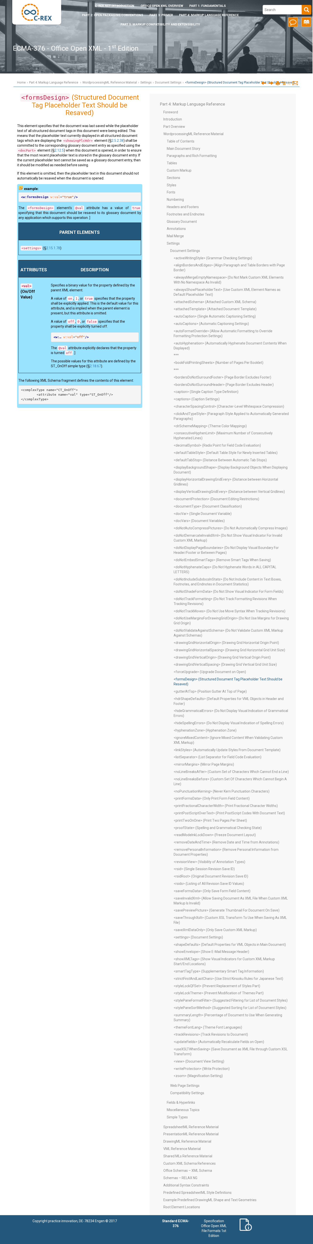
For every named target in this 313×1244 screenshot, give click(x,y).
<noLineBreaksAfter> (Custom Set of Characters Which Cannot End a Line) (231, 772)
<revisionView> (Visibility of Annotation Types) (209, 862)
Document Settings (168, 82)
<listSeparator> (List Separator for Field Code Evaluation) (217, 757)
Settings (146, 82)
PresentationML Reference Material (191, 1134)
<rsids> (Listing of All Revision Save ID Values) (209, 884)
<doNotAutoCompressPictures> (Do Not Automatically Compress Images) (231, 528)
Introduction (114, 6)
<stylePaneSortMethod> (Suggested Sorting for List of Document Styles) (230, 1008)
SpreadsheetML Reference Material (191, 1127)
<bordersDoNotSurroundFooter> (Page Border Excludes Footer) (222, 377)
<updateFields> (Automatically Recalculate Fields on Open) (219, 1042)
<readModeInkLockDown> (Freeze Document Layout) (215, 835)
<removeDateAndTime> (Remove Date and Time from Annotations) (226, 842)
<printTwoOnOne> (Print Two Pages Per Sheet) (210, 820)
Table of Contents (180, 141)
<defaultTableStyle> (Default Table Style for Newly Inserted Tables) (226, 453)
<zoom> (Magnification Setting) (198, 1076)
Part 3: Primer (161, 15)
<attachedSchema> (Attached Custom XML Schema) (215, 302)
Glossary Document (182, 222)
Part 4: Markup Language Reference (209, 15)
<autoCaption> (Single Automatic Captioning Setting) (215, 316)
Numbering (175, 199)
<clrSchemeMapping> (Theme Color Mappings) (210, 426)
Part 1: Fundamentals (207, 6)
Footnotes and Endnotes (185, 214)
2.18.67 (95, 366)
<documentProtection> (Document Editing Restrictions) (216, 499)
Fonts (171, 192)
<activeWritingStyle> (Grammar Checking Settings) (213, 258)
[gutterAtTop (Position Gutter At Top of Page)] (271, 83)
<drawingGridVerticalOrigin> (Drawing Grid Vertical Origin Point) (222, 657)
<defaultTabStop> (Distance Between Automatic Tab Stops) (220, 460)
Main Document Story (183, 149)
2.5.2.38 (117, 140)
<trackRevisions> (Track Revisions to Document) (211, 1034)
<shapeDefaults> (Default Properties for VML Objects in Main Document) (230, 945)
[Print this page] (278, 83)
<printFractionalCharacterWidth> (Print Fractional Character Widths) (226, 806)
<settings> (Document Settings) (198, 937)
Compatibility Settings (187, 1093)
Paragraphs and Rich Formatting (192, 156)
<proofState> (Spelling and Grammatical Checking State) (218, 828)
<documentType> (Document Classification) (208, 506)
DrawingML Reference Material (187, 1141)
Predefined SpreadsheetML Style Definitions (197, 1193)
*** (176, 355)
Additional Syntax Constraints (186, 1185)
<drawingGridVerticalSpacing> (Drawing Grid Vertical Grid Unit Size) (225, 664)
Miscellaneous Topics (183, 1110)
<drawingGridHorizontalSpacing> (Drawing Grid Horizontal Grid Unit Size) (229, 650)
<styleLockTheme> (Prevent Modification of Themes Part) (219, 993)
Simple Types (177, 1117)
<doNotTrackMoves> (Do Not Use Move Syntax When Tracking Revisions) (229, 611)
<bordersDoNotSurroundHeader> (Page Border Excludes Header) (224, 385)
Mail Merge (175, 236)
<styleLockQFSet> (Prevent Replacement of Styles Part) (217, 986)
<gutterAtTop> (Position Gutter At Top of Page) (210, 691)
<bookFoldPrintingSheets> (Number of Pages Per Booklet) (218, 363)
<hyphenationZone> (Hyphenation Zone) (205, 730)
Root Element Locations (181, 1207)
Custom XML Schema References (189, 1163)
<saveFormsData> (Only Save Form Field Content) (212, 891)
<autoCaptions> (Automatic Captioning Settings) (211, 324)
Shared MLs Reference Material (187, 1156)
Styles (171, 185)
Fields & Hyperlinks (181, 1102)
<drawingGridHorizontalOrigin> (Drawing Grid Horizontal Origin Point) (226, 643)
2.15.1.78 (53, 248)
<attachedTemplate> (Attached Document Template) (215, 309)
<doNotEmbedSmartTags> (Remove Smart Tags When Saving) (222, 560)
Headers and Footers (183, 207)
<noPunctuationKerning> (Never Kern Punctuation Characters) (221, 791)
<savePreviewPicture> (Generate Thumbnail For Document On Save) (226, 910)
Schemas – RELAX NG (180, 1178)
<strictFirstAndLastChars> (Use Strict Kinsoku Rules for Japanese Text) (228, 979)
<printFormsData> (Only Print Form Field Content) (212, 798)
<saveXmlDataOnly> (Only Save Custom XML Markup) (215, 930)
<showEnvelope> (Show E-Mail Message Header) (211, 952)
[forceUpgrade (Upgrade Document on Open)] (263, 83)
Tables (172, 163)
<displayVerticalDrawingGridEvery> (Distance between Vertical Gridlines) (229, 492)
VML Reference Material (182, 1149)
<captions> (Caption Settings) (197, 399)
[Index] (305, 24)
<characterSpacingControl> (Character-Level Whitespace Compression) (229, 406)
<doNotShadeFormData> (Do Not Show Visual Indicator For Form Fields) (228, 591)
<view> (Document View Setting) (199, 1061)
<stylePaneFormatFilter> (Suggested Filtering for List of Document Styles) (231, 1000)
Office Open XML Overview (162, 6)
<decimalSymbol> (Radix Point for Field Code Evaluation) (217, 445)
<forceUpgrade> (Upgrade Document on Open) (210, 672)
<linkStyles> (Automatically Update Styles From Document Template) (227, 750)
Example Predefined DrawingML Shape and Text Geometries (210, 1200)
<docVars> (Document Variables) (199, 521)
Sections (173, 178)
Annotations (176, 229)
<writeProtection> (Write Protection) (202, 1069)
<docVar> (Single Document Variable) (203, 514)
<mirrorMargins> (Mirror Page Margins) (204, 764)
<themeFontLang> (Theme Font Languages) (208, 1027)
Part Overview (174, 127)
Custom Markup (179, 170)
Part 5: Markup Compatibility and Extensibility (160, 24)
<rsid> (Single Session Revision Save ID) (204, 869)
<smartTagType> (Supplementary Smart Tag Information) (219, 971)
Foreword (170, 112)
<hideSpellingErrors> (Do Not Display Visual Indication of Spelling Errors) (229, 723)
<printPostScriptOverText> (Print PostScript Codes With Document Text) (229, 813)
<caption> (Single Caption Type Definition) (206, 392)
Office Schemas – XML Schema (187, 1171)
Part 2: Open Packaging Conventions (112, 15)
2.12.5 (59, 150)
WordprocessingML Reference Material (109, 82)
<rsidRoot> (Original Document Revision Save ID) (211, 876)
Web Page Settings (185, 1086)
